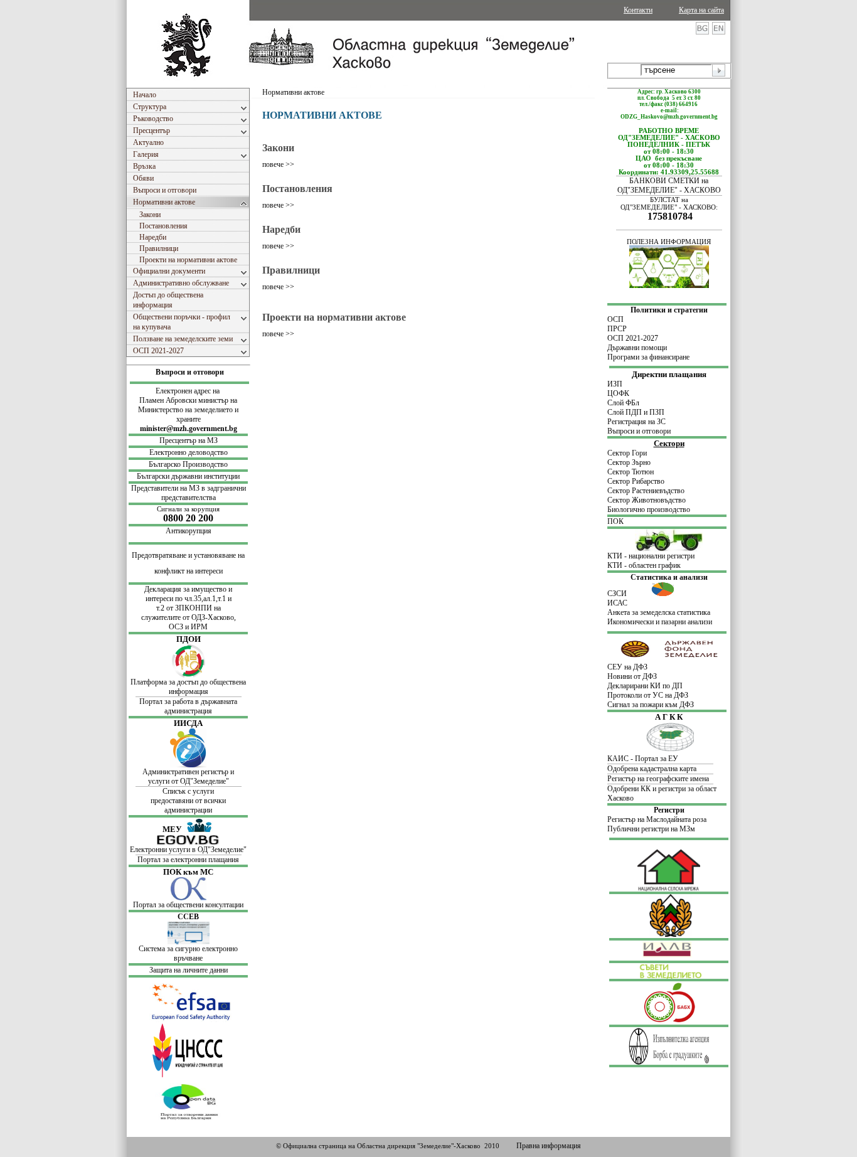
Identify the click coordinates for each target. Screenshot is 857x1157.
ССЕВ (188, 916)
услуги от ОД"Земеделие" (188, 781)
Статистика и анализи (669, 577)
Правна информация (548, 1145)
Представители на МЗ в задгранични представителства (188, 493)
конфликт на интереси (188, 571)
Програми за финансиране (648, 357)
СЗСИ (629, 593)
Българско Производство (188, 464)
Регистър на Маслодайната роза (656, 819)
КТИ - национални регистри (651, 556)
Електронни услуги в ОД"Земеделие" (188, 849)
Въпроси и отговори (190, 372)
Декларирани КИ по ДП (645, 685)
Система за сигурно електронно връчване (188, 953)
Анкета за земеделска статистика (658, 612)
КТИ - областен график (644, 565)
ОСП (615, 319)
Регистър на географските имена (658, 778)
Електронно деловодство (188, 452)
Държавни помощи (637, 347)
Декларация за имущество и (188, 589)
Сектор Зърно (629, 462)
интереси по (165, 598)
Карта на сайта (701, 10)
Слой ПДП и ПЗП (635, 412)
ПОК (615, 521)
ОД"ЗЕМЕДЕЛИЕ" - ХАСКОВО (669, 190)
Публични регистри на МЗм (651, 828)
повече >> (278, 164)
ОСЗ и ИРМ (188, 626)
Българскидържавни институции (188, 476)
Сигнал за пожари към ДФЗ (650, 704)
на (217, 608)
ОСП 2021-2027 (632, 338)
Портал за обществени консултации (188, 904)
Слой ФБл (623, 402)
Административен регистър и (188, 771)
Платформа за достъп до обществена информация (188, 687)
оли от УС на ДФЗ (659, 695)
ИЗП (614, 384)
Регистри (669, 810)
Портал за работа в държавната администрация (188, 706)
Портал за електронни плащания (188, 859)
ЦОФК (618, 393)
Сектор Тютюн (630, 471)
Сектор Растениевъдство (645, 490)
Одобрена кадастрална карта (651, 768)
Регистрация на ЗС (636, 421)
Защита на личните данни (188, 970)
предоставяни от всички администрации (188, 805)
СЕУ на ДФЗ (627, 667)
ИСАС (617, 603)
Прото (617, 695)
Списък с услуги (188, 791)
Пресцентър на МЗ (188, 440)
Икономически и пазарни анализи (659, 621)
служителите (162, 617)
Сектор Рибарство (635, 481)
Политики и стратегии (669, 310)
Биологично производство (648, 509)
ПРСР (618, 328)
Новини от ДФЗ (632, 676)
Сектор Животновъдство (646, 500)
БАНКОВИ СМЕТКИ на (668, 180)
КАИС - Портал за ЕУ (642, 758)
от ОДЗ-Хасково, (209, 617)
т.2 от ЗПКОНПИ (185, 608)
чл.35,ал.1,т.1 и (208, 598)
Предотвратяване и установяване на (188, 555)
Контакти (638, 10)
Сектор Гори (627, 453)
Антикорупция (188, 530)
